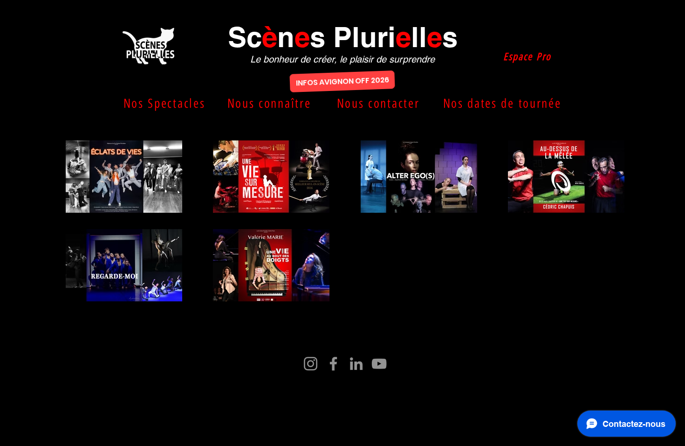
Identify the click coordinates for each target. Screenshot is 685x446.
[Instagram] (310, 364)
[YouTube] (379, 364)
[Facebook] (333, 364)
